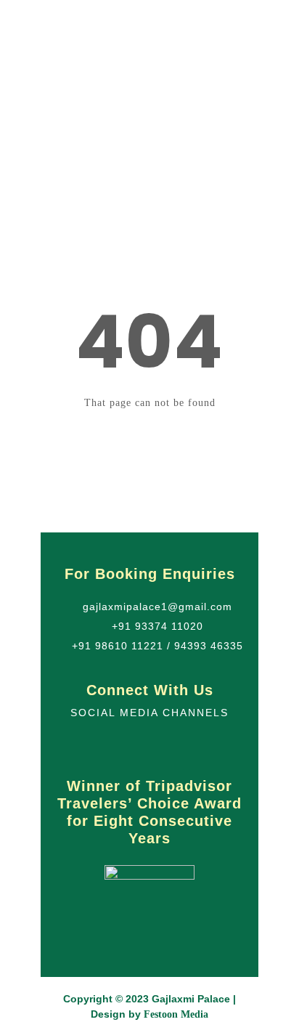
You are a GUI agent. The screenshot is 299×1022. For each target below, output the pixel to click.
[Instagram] (164, 744)
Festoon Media (176, 1014)
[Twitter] (135, 744)
